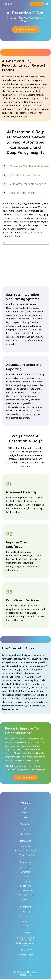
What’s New (25, 867)
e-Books (26, 899)
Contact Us (25, 916)
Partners (25, 881)
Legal (25, 925)
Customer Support (26, 954)
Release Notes (25, 885)
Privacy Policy (25, 975)
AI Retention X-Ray (26, 855)
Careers (25, 921)
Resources (25, 862)
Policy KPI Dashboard (25, 850)
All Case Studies (25, 890)
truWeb (25, 808)
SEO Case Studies (25, 895)
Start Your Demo (25, 777)
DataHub (25, 846)
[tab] (25, 167)
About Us (25, 911)
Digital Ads (25, 834)
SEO (26, 829)
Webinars (25, 872)
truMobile (25, 817)
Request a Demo (25, 29)
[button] (47, 4)
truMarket (25, 812)
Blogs (25, 876)
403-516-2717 (25, 950)
